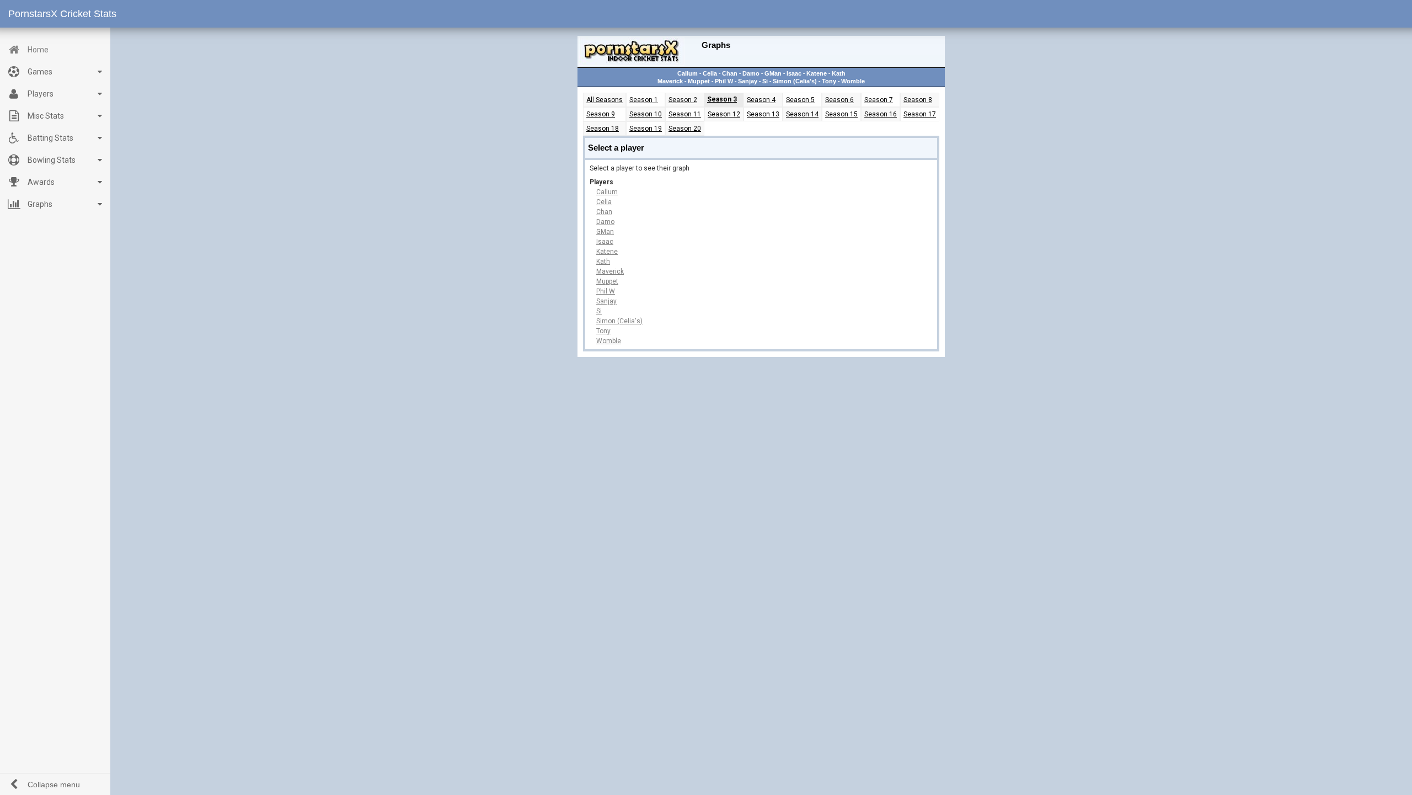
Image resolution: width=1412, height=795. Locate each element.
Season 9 (600, 114)
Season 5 (800, 100)
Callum (687, 73)
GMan (773, 73)
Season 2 (682, 100)
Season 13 (763, 114)
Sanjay (747, 81)
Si (765, 81)
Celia (710, 73)
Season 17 (919, 114)
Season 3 (722, 99)
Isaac (794, 73)
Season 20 (684, 128)
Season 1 (643, 100)
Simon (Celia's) (795, 81)
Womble (853, 81)
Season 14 (802, 114)
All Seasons (604, 100)
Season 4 (761, 100)
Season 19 (645, 128)
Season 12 (724, 114)
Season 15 (841, 114)
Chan (729, 73)
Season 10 (645, 114)
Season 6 (839, 100)
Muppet (699, 81)
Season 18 (602, 128)
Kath (839, 73)
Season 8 (917, 100)
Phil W (724, 81)
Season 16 (880, 114)
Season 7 (878, 100)
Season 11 (684, 114)
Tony (829, 81)
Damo (751, 73)
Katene (816, 73)
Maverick (670, 81)
